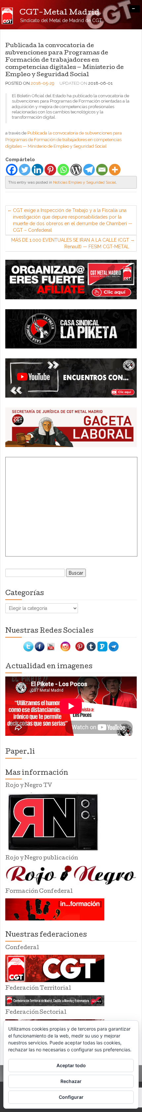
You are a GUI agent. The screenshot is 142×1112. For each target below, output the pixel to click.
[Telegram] (89, 169)
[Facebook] (12, 169)
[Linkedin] (37, 169)
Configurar (71, 1097)
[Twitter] (24, 169)
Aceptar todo (71, 1065)
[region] (71, 279)
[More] (115, 169)
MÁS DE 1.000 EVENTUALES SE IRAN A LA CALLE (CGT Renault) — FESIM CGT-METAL (70, 243)
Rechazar (71, 1081)
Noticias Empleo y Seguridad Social (84, 182)
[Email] (102, 169)
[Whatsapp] (63, 169)
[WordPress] (76, 169)
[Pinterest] (50, 169)
